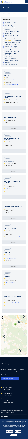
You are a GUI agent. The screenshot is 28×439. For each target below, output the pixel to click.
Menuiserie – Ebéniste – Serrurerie (12, 54)
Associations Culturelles (11, 60)
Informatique (8, 27)
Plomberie (18, 48)
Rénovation (8, 62)
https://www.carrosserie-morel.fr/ (13, 236)
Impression (19, 27)
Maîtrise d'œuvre (9, 49)
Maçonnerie (8, 48)
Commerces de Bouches (12, 31)
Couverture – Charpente (12, 44)
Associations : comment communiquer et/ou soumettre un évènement (12, 411)
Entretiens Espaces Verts (12, 26)
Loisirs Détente (9, 37)
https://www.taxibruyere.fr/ (12, 84)
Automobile (8, 40)
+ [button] (2, 316)
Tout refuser (18, 431)
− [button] (2, 318)
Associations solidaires (11, 24)
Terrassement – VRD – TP (12, 51)
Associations (8, 56)
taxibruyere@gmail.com (11, 79)
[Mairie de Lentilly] (7, 2)
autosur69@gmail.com (10, 258)
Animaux (7, 29)
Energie (7, 46)
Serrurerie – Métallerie (11, 22)
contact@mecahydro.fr (11, 188)
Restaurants (8, 33)
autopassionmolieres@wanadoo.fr (13, 302)
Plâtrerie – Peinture (10, 58)
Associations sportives (11, 64)
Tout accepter (9, 431)
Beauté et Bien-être (10, 38)
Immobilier (18, 40)
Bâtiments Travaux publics (12, 42)
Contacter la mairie (8, 378)
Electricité (15, 46)
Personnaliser (13, 434)
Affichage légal (4, 416)
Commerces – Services (11, 35)
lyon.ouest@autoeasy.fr (11, 282)
